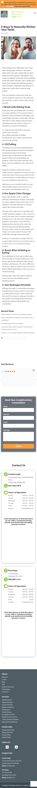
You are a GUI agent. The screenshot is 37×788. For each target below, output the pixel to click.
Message (7, 430)
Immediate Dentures (8, 714)
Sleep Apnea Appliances (9, 722)
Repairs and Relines (8, 707)
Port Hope (13, 570)
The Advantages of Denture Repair (12, 323)
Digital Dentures (7, 700)
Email (6, 422)
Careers (4, 679)
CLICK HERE (10, 6)
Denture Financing (8, 687)
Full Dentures (6, 710)
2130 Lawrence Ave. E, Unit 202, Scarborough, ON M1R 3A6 (12, 760)
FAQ (3, 684)
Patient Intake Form (8, 730)
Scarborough (14, 474)
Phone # (7, 414)
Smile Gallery (6, 689)
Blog (3, 682)
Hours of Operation (17, 492)
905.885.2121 (14, 579)
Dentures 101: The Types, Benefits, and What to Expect (17, 333)
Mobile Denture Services (9, 717)
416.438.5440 (11, 766)
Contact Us (5, 692)
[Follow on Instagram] (7, 747)
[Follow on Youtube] (12, 747)
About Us (5, 677)
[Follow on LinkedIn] (16, 747)
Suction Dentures (7, 705)
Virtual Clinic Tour (7, 732)
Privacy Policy (6, 735)
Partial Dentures (7, 712)
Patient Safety (6, 737)
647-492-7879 (14, 485)
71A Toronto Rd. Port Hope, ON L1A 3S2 (9, 772)
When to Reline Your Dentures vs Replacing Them (16, 314)
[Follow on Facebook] (3, 747)
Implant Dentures (7, 702)
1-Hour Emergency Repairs (10, 719)
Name (6, 406)
